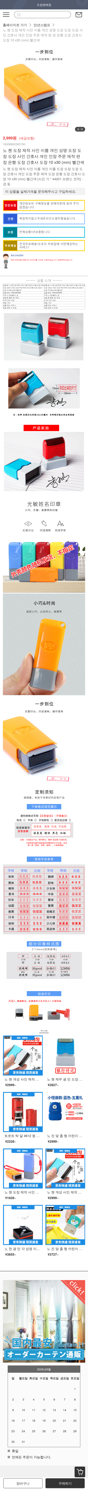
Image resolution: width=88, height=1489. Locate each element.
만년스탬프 (42, 24)
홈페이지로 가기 (15, 24)
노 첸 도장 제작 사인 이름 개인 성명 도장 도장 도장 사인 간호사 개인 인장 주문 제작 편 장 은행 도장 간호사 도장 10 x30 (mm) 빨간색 (43, 34)
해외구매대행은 (17, 255)
